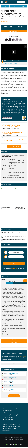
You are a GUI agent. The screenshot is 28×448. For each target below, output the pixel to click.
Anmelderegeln (14, 268)
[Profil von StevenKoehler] (3, 281)
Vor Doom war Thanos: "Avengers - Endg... (12, 424)
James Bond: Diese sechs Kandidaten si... (12, 415)
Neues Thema (14, 342)
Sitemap (6, 439)
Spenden (22, 439)
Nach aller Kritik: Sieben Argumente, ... (11, 422)
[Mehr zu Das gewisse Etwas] (6, 373)
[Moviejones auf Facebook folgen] (10, 444)
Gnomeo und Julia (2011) (7, 179)
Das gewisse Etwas (13, 373)
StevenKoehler (10, 280)
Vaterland (11, 389)
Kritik (5, 6)
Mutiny (11, 381)
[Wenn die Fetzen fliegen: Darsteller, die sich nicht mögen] (14, 237)
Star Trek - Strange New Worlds (9, 428)
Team (12, 439)
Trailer (14, 6)
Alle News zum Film (14, 146)
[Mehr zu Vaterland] (6, 389)
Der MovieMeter (14, 395)
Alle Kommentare (5, 430)
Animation (21, 20)
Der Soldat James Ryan (8, 419)
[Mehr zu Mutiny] (6, 381)
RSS (10, 439)
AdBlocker (17, 439)
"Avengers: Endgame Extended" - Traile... (12, 408)
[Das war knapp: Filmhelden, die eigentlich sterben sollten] (14, 240)
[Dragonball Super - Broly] (7, 216)
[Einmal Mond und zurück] (21, 196)
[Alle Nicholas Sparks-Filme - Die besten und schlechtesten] (14, 233)
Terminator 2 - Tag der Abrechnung (10, 414)
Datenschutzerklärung (18, 437)
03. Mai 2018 (8, 20)
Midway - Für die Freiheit (8, 417)
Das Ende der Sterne (7, 410)
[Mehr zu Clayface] (6, 385)
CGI (25, 20)
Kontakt (9, 283)
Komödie (6, 21)
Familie (2, 21)
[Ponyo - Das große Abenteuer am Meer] (7, 196)
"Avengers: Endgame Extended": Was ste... (12, 426)
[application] (14, 52)
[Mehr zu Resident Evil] (6, 377)
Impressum (7, 437)
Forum (14, 339)
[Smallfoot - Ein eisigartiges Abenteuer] (21, 216)
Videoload (9, 357)
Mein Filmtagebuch (14, 31)
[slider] (8, 28)
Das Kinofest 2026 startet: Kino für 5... (11, 421)
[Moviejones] (6, 2)
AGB (12, 437)
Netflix (21, 356)
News (23, 6)
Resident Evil (12, 377)
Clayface (11, 385)
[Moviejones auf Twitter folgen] (18, 444)
